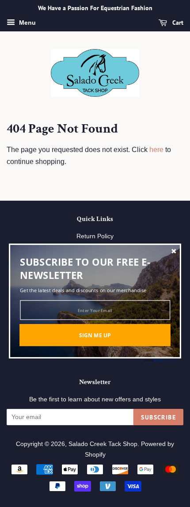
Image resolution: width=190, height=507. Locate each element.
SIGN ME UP (95, 335)
